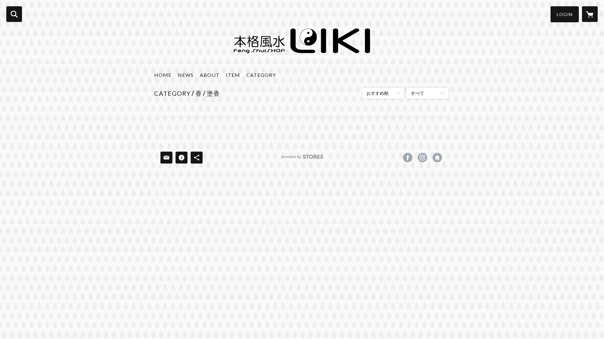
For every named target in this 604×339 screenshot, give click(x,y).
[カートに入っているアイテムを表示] (590, 14)
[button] (565, 14)
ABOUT (210, 75)
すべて (417, 93)
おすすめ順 (377, 93)
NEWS (185, 75)
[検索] (14, 14)
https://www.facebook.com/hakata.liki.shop (407, 157)
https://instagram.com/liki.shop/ (422, 157)
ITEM (233, 75)
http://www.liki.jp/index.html (437, 157)
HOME (162, 75)
